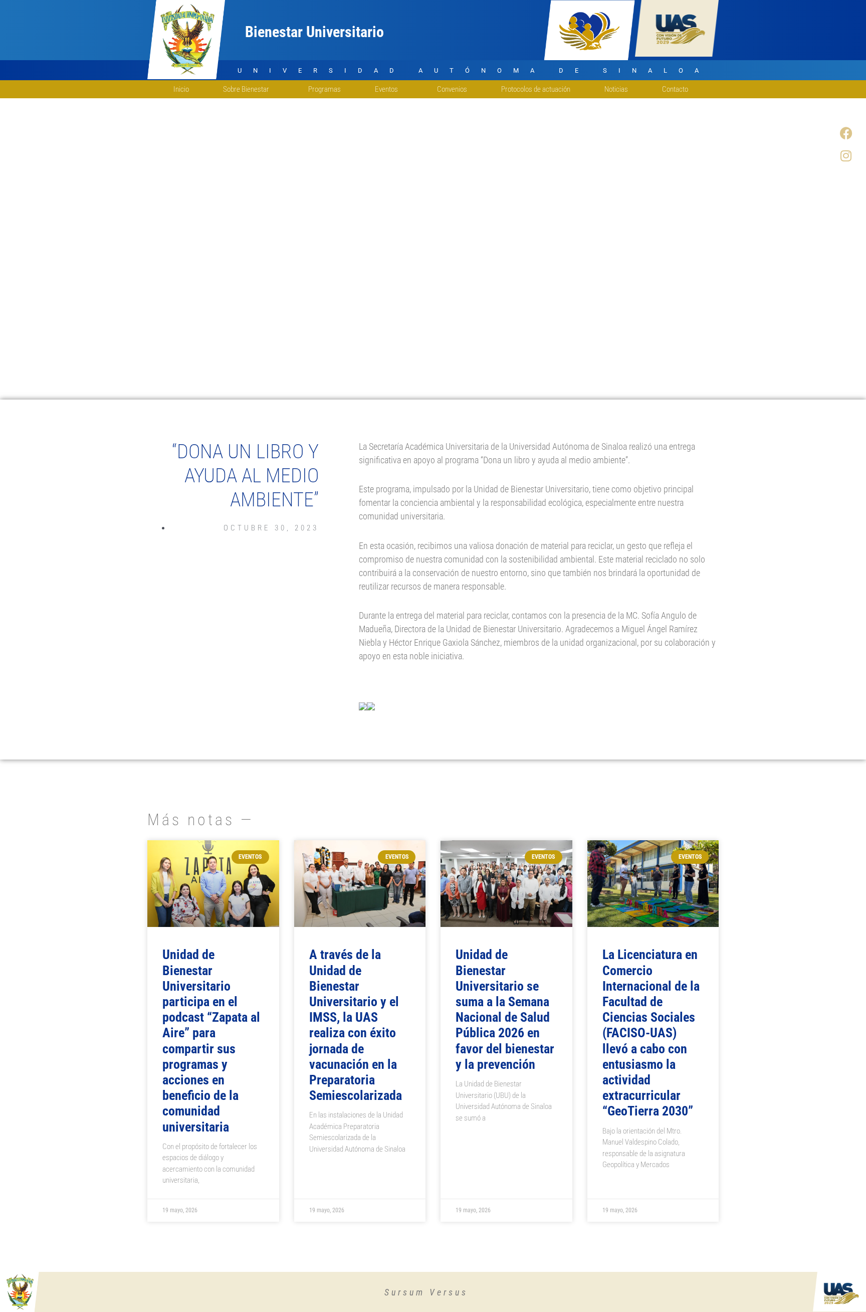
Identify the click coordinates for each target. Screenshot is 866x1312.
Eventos (386, 89)
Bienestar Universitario (314, 32)
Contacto (675, 89)
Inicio (181, 89)
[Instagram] (846, 155)
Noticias (616, 89)
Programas (324, 89)
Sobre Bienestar (246, 89)
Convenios (452, 89)
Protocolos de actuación (535, 89)
